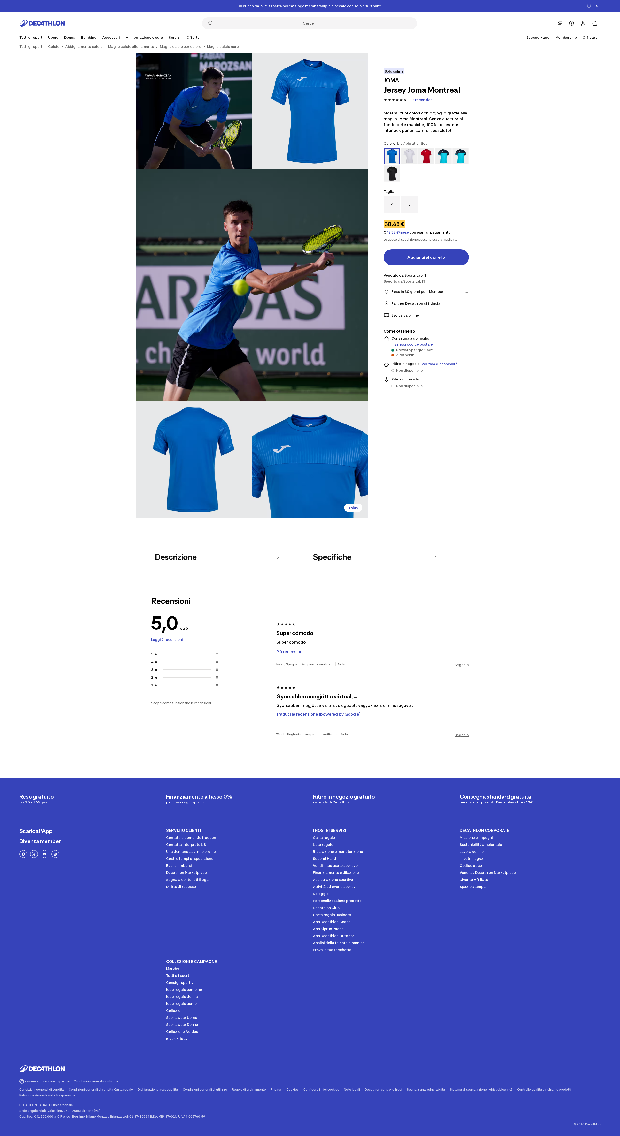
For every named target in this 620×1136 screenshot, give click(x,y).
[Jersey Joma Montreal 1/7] (310, 111)
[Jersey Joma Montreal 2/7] (194, 111)
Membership (566, 37)
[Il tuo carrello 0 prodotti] (595, 23)
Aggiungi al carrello (426, 257)
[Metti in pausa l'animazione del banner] (589, 6)
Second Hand (538, 37)
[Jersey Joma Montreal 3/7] (252, 285)
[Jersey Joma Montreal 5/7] (310, 459)
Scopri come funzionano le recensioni (181, 703)
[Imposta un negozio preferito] (560, 23)
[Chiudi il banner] (597, 6)
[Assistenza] (571, 23)
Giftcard (590, 37)
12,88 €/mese (398, 232)
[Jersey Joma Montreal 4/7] (194, 459)
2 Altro (353, 507)
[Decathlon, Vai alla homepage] (42, 23)
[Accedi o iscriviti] (583, 23)
